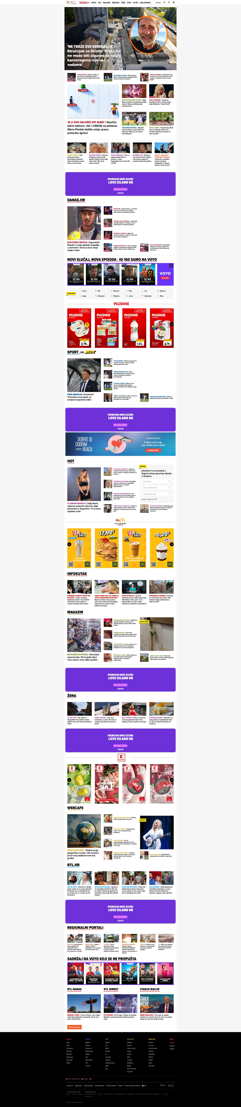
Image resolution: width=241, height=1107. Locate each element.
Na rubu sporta (89, 1051)
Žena (123, 2)
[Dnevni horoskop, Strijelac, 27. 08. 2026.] (116, 296)
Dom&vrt (129, 1045)
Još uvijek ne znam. (149, 494)
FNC (87, 1063)
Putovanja (129, 1060)
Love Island (108, 1057)
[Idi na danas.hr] (84, 2)
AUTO (129, 3)
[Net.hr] (171, 1086)
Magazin (106, 2)
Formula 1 (88, 1066)
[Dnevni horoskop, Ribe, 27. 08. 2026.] (162, 296)
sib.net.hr (100, 1094)
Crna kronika (70, 1048)
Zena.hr (74, 1094)
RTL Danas (69, 1051)
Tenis (87, 1057)
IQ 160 (135, 3)
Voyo (106, 1069)
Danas (69, 1039)
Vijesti (68, 1042)
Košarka (87, 1054)
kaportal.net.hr (109, 1094)
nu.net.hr (165, 1094)
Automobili (130, 1071)
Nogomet (88, 1042)
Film (106, 1045)
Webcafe (115, 2)
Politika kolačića (99, 1086)
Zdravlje (129, 1066)
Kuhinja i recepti (131, 1048)
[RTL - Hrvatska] (163, 1086)
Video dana (151, 1066)
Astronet (151, 1042)
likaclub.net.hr (89, 1096)
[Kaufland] (120, 757)
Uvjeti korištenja (88, 1086)
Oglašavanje (78, 1086)
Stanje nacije (70, 1057)
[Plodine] (120, 304)
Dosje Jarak (69, 1060)
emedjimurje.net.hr (90, 1094)
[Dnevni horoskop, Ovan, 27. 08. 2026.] (85, 291)
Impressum (70, 1086)
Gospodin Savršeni (110, 1063)
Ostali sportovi (89, 1060)
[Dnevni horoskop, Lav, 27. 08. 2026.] (147, 291)
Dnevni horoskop (153, 1048)
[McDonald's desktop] (120, 525)
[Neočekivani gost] (157, 634)
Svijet (68, 1045)
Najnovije (172, 1046)
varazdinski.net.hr (120, 1094)
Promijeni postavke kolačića (132, 1086)
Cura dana (151, 1045)
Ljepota (129, 1051)
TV (106, 1054)
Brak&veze (129, 1042)
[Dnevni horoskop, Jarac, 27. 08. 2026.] (131, 296)
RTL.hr (68, 1094)
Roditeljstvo (130, 1063)
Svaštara (151, 1060)
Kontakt (120, 1086)
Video (172, 1042)
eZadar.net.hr (157, 1094)
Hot (99, 2)
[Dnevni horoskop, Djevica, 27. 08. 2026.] (162, 291)
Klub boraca (89, 1048)
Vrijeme (68, 1063)
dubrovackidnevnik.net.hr (144, 1094)
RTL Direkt (69, 1054)
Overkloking (152, 1054)
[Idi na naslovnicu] (72, 4)
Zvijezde (107, 1042)
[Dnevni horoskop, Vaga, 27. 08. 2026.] (85, 296)
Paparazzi (107, 1051)
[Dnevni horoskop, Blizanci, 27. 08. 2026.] (116, 291)
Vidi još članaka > (74, 1027)
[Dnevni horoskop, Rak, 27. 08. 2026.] (131, 291)
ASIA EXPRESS (145, 3)
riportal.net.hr (131, 1094)
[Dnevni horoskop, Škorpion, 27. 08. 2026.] (100, 296)
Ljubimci (129, 1054)
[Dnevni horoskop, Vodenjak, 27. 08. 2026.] (147, 296)
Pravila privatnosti (111, 1086)
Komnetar (151, 1051)
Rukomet (88, 1045)
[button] (70, 265)
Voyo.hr (81, 1094)
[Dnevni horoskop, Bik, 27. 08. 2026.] (100, 291)
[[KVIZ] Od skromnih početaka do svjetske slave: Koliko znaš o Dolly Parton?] (157, 832)
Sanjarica (172, 1049)
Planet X (151, 1057)
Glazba (107, 1048)
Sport (93, 2)
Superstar (107, 1060)
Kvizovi (150, 1063)
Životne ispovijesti (131, 1069)
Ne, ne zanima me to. (150, 488)
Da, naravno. (147, 481)
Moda (128, 1057)
